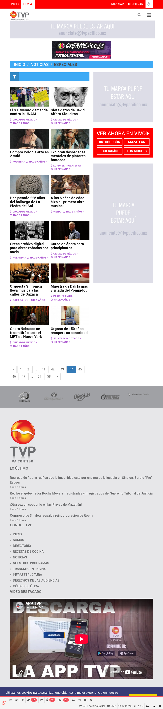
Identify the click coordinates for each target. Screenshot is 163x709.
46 (14, 376)
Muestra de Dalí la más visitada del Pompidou (69, 288)
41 (43, 369)
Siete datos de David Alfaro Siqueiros (68, 112)
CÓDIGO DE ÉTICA (26, 586)
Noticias (40, 64)
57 (39, 376)
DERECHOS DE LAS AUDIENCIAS (36, 580)
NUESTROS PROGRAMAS (31, 563)
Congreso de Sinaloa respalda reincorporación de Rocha (52, 515)
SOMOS (18, 540)
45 (80, 369)
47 (23, 376)
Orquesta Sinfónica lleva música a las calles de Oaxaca (26, 290)
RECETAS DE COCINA (28, 551)
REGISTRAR (135, 4)
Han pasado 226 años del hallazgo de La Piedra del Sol (27, 202)
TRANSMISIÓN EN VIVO (29, 569)
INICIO (15, 4)
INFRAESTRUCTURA (27, 575)
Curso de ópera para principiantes (67, 246)
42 (53, 369)
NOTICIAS (20, 557)
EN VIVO (28, 4)
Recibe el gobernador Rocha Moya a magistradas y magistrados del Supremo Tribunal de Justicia (81, 493)
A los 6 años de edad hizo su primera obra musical (67, 202)
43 (62, 369)
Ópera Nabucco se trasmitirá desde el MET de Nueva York (26, 333)
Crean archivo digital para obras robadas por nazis (29, 248)
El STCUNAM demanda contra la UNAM (29, 112)
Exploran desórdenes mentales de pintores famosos (68, 156)
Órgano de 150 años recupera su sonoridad (69, 331)
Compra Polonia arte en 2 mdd (29, 154)
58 (49, 376)
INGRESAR (117, 4)
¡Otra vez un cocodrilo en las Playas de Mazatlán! (46, 504)
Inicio (19, 64)
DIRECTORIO (22, 546)
